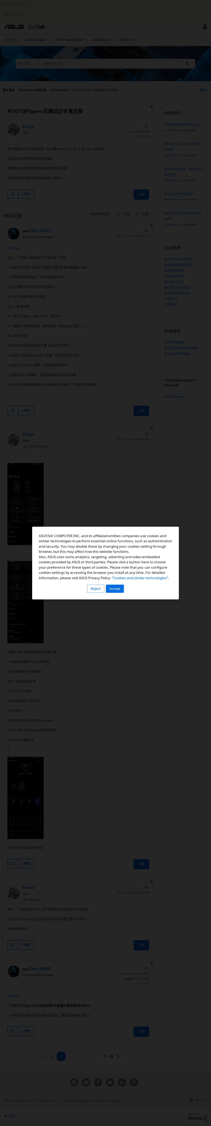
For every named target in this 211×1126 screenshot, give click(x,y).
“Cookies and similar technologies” (140, 577)
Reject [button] (96, 588)
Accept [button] (114, 588)
